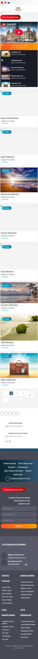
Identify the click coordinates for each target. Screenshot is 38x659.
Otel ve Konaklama (27, 591)
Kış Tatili (5, 639)
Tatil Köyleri (6, 636)
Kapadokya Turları (27, 631)
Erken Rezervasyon (27, 585)
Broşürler (11, 467)
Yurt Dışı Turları (7, 597)
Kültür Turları (7, 590)
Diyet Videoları (8, 156)
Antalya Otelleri (26, 634)
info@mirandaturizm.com (20, 478)
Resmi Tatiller (26, 628)
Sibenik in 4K (16, 83)
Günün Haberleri (9, 232)
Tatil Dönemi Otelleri (28, 625)
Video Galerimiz (8, 379)
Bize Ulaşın (24, 637)
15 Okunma (5, 123)
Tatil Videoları (7, 342)
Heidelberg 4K (16, 60)
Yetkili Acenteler (9, 463)
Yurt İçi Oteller (7, 603)
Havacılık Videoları (9, 118)
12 (30, 395)
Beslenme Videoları (10, 194)
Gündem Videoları (9, 305)
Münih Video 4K (17, 76)
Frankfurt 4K (16, 52)
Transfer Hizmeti (27, 582)
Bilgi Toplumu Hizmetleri (13, 471)
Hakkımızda (17, 474)
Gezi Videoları (7, 271)
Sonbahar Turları (8, 627)
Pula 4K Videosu (17, 68)
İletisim (28, 471)
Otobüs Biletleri (26, 595)
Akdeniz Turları (26, 588)
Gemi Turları (6, 587)
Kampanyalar (23, 467)
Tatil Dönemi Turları (28, 621)
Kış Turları (5, 630)
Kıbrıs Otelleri (7, 600)
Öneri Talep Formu (25, 463)
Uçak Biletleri (25, 598)
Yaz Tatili (5, 633)
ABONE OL (19, 526)
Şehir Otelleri (6, 594)
